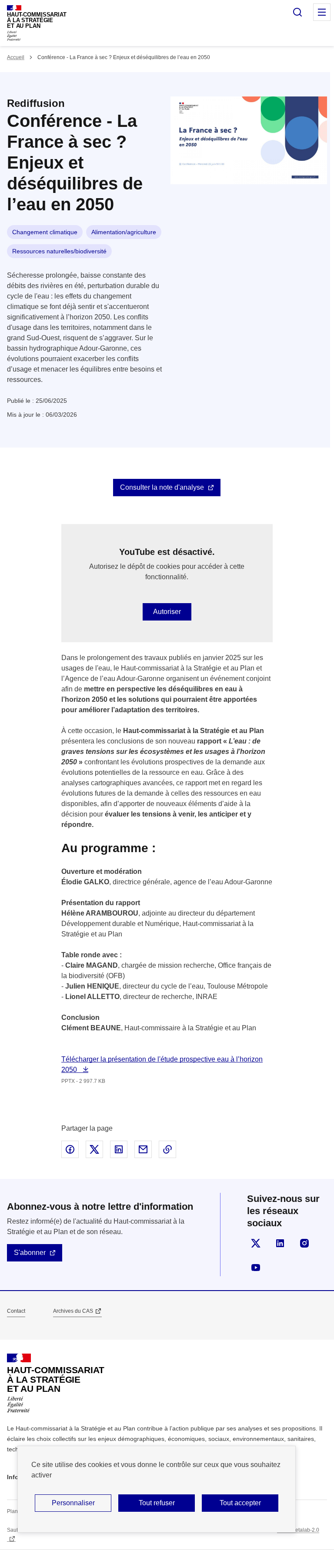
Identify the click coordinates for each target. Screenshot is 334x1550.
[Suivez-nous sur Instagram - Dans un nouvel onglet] (304, 1243)
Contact (16, 1311)
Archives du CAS (73, 1311)
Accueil (15, 57)
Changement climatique (44, 232)
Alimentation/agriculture (123, 232)
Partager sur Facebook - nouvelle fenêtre (70, 1149)
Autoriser (167, 611)
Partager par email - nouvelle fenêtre (143, 1149)
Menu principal (322, 12)
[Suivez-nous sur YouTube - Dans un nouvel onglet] (255, 1267)
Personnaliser (73, 1503)
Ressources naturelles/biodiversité (59, 251)
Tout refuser (157, 1503)
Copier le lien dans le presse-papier (167, 1149)
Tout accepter (240, 1503)
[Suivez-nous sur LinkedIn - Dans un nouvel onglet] (280, 1243)
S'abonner (30, 1252)
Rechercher (297, 12)
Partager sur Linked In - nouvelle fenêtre (118, 1149)
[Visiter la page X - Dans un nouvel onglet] (255, 1243)
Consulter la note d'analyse (162, 487)
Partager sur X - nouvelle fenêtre (94, 1149)
